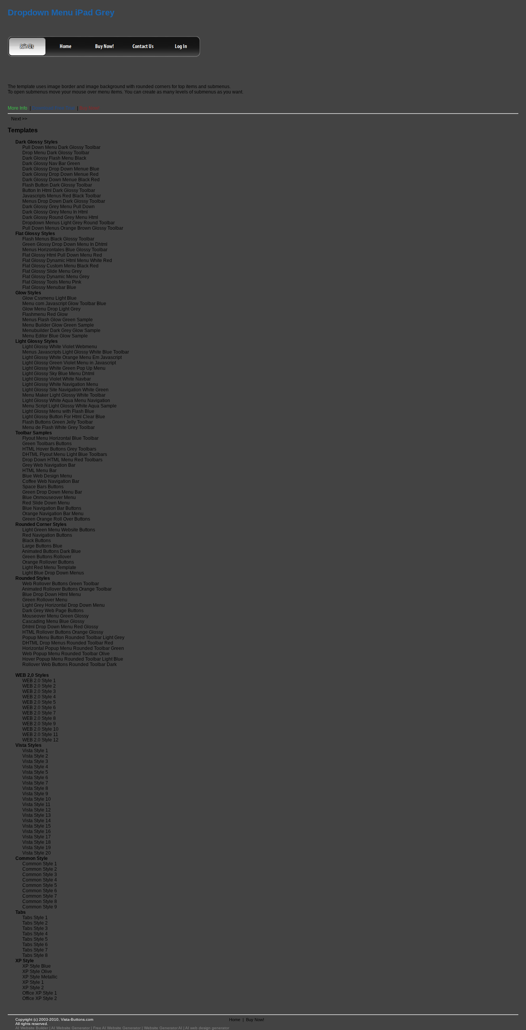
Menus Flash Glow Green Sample (57, 319)
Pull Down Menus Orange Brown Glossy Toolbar (72, 228)
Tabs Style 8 (35, 955)
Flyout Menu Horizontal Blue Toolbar (60, 438)
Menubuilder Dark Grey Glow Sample (61, 330)
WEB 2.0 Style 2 (39, 686)
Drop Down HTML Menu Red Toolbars (62, 459)
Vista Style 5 (35, 772)
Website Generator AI (163, 1028)
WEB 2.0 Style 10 (40, 729)
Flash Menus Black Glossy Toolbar (58, 239)
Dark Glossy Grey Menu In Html (55, 212)
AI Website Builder (31, 1028)
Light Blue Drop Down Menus (53, 573)
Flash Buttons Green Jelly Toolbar (57, 422)
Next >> (19, 119)
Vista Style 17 (36, 837)
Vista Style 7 (35, 783)
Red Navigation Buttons (47, 535)
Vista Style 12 (36, 810)
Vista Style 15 (36, 826)
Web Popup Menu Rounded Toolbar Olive (66, 653)
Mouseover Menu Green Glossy (55, 616)
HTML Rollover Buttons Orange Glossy (62, 632)
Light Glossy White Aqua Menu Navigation (66, 400)
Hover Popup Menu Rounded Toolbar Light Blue (72, 659)
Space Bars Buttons (43, 486)
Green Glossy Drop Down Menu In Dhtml (64, 244)
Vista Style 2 (35, 756)
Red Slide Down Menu (46, 503)
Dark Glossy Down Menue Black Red (61, 179)
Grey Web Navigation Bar (48, 465)
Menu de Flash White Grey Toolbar (58, 427)
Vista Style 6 (35, 777)
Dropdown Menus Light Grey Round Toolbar (68, 222)
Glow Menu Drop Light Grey (51, 309)
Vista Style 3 (35, 761)
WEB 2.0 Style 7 (39, 713)
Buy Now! (89, 108)
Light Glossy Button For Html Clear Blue (63, 416)
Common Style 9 (39, 907)
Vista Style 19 (36, 847)
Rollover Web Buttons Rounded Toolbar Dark (69, 664)
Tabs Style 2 (35, 923)
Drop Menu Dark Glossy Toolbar (55, 152)
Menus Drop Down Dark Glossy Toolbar (63, 201)
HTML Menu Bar (39, 470)
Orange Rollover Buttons (48, 562)
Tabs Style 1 (35, 917)
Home (234, 1019)
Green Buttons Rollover (46, 556)
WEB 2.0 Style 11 (40, 734)
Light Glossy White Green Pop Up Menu (64, 368)
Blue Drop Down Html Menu (51, 594)
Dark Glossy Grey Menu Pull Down (58, 206)
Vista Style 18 (36, 842)
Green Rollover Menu (44, 600)
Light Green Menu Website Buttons (58, 530)
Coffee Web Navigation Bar (50, 481)
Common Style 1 (39, 863)
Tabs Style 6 (35, 944)
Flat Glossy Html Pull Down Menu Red (62, 255)
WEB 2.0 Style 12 (40, 740)
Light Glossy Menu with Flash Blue (58, 411)
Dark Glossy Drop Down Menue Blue (60, 169)
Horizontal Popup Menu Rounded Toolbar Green (73, 648)
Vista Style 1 (35, 750)
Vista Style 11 (36, 804)
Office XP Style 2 (39, 998)
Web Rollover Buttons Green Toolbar (60, 583)
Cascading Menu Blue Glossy (53, 621)
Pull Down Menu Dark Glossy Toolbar (61, 147)
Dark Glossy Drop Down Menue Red (60, 174)
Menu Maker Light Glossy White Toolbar (64, 395)
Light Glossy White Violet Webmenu (59, 346)
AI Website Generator (70, 1028)
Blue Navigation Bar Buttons (51, 508)
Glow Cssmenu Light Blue (49, 298)
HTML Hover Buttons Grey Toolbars (59, 449)
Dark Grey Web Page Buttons (53, 610)
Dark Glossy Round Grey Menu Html (60, 217)
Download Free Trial (53, 108)
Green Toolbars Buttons (47, 443)
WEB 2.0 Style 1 (39, 680)
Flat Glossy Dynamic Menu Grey (55, 276)
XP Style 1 (33, 982)
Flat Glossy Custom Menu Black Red (60, 266)
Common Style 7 (39, 896)
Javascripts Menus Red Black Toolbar (61, 196)
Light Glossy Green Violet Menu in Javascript (69, 363)
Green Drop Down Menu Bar (52, 492)
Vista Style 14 (36, 820)
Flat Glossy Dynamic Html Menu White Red (67, 260)
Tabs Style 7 (35, 950)
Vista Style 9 (35, 793)
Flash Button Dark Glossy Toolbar (57, 185)
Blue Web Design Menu (47, 476)
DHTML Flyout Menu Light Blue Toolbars (64, 454)
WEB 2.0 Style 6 (39, 707)
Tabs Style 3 (35, 928)
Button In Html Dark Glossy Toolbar (58, 190)
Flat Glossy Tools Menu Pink (51, 282)
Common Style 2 (39, 869)
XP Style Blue (36, 966)
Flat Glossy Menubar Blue (49, 287)
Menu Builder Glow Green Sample (58, 325)
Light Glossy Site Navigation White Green (65, 389)
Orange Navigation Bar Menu (53, 513)
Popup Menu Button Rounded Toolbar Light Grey (73, 637)
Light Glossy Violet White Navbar (56, 379)
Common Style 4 (39, 880)
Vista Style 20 (36, 853)
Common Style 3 (39, 874)
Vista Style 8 (35, 788)
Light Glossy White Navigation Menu (60, 384)
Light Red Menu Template (49, 567)
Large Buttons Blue (42, 546)
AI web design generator (207, 1028)
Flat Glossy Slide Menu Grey (52, 271)
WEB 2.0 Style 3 (39, 691)
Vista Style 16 (36, 831)
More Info (17, 108)
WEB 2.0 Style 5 (39, 702)
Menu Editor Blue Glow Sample (55, 336)
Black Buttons (36, 540)
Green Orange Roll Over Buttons (56, 519)
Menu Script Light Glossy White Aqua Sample (69, 406)
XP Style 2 (33, 987)
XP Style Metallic (39, 977)
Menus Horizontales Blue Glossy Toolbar (64, 249)
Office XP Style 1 (39, 993)
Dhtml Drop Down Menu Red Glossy (60, 626)
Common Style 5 (39, 885)
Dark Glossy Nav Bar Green (51, 163)
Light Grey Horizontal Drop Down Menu (63, 605)
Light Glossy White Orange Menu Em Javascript (72, 357)
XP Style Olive (37, 971)
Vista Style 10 (36, 799)
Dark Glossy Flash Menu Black (54, 158)
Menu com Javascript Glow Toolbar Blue (64, 303)
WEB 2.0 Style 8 (39, 718)
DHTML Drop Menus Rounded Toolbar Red (67, 643)
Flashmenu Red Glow (45, 314)
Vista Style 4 (35, 767)
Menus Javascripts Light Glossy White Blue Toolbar (75, 352)
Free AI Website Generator (117, 1028)
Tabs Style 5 (35, 939)
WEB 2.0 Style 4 (39, 696)
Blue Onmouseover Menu (49, 497)
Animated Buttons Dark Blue (51, 551)
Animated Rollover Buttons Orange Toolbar (67, 589)
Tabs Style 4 (35, 934)
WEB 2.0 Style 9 (39, 723)
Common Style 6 (39, 890)
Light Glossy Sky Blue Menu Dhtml (58, 373)
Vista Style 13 (36, 815)
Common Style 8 (39, 901)
